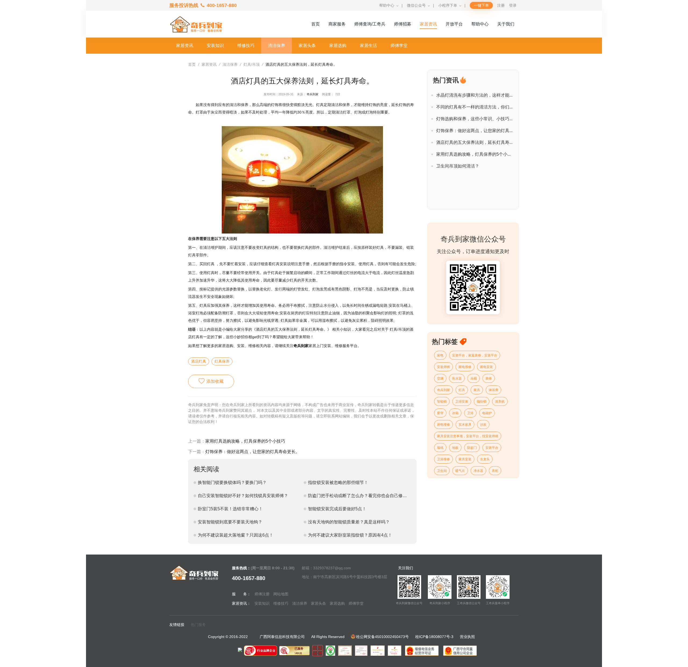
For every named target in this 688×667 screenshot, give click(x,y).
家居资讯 (428, 24)
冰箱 (455, 413)
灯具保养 (222, 361)
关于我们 (505, 24)
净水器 (478, 471)
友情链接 (176, 624)
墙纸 (440, 448)
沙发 (483, 425)
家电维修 (464, 367)
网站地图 (280, 594)
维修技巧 (280, 603)
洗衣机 (500, 401)
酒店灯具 (198, 361)
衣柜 (495, 471)
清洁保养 (230, 64)
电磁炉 (487, 413)
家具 (477, 390)
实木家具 (464, 425)
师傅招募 (402, 24)
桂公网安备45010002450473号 (382, 637)
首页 (315, 24)
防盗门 (472, 448)
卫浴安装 (461, 401)
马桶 (473, 378)
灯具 (461, 390)
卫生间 (442, 471)
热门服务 (198, 624)
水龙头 (485, 459)
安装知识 (262, 603)
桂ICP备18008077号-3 (434, 637)
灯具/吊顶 (251, 64)
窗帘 (440, 413)
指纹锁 (481, 401)
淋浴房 (493, 390)
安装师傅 (443, 367)
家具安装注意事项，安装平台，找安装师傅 (467, 436)
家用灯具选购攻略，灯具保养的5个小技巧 (245, 441)
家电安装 (486, 367)
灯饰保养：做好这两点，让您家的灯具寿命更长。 (252, 451)
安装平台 (491, 448)
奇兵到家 (312, 94)
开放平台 (454, 24)
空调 (440, 378)
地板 (455, 448)
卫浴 (470, 413)
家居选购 (337, 603)
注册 (501, 5)
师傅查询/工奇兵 (369, 24)
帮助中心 (386, 5)
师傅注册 (262, 594)
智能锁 (442, 401)
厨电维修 (443, 425)
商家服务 (337, 24)
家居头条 (318, 603)
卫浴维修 (443, 459)
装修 (488, 378)
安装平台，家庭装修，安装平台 (474, 355)
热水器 (457, 378)
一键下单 (481, 5)
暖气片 (460, 471)
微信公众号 (416, 5)
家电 (440, 355)
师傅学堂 (356, 603)
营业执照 (467, 637)
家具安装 (464, 459)
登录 (513, 5)
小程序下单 (447, 5)
